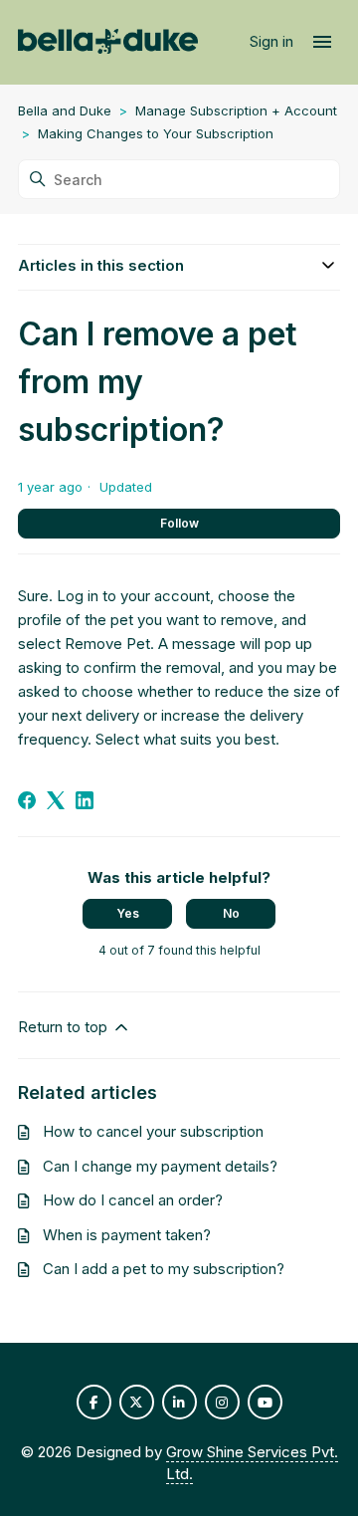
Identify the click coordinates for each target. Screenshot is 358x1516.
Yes (127, 913)
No (231, 913)
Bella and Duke (64, 110)
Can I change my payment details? (160, 1166)
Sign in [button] (273, 41)
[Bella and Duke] (108, 42)
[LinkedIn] (84, 800)
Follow (179, 523)
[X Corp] (56, 800)
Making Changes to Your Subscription (155, 133)
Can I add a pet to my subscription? (163, 1268)
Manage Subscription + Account (236, 110)
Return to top (64, 1026)
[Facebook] (27, 800)
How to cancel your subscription (153, 1131)
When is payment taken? (127, 1234)
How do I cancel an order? (133, 1200)
